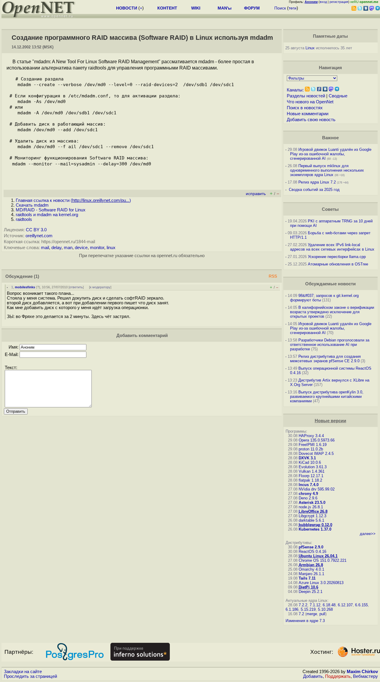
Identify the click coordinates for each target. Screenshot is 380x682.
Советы (330, 209)
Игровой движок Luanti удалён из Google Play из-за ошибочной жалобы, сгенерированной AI (330, 154)
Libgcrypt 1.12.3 (312, 516)
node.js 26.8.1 (311, 507)
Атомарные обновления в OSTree (338, 264)
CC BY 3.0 (36, 229)
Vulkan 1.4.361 (311, 471)
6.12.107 (345, 605)
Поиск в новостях (305, 107)
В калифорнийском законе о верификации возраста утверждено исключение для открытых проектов (332, 312)
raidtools (24, 219)
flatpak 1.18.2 (310, 480)
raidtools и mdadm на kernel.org (47, 214)
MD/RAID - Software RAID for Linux (51, 210)
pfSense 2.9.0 (311, 547)
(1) (36, 276)
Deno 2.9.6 (308, 498)
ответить (76, 287)
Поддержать (338, 676)
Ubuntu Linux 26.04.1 (318, 556)
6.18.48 (329, 605)
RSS (273, 276)
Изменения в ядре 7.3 (305, 620)
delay (56, 247)
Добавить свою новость (311, 119)
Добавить (313, 676)
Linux (310, 48)
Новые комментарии (307, 113)
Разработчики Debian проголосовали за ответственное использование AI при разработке (329, 344)
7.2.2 (303, 605)
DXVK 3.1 (307, 458)
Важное (330, 137)
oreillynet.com (39, 235)
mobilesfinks (25, 287)
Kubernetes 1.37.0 (315, 529)
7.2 (301, 614)
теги (293, 8)
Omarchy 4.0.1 (311, 569)
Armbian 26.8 (311, 565)
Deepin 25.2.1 (310, 591)
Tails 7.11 (307, 578)
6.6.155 (361, 605)
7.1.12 (315, 605)
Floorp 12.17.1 (311, 476)
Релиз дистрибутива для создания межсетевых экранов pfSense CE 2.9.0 (325, 358)
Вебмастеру (365, 676)
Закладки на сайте (23, 671)
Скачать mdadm (32, 205)
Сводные (338, 96)
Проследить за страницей (30, 676)
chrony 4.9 (308, 493)
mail (45, 247)
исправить (256, 194)
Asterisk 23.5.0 (312, 502)
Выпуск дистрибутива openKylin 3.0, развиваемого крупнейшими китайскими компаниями (326, 396)
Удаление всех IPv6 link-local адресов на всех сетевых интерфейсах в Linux (332, 247)
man (68, 247)
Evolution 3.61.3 (313, 467)
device (81, 247)
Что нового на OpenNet (310, 101)
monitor (97, 247)
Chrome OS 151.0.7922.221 (322, 560)
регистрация (339, 2)
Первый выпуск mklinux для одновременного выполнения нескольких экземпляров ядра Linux (327, 170)
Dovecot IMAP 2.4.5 (316, 453)
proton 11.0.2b (311, 449)
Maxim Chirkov (362, 671)
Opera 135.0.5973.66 (317, 440)
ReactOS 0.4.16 (312, 551)
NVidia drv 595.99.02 (317, 489)
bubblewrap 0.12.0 (315, 525)
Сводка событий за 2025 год (314, 189)
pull (322, 614)
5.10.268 (325, 609)
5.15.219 (308, 609)
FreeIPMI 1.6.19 (313, 444)
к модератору (100, 287)
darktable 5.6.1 (311, 520)
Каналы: (295, 90)
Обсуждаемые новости (330, 283)
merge (311, 614)
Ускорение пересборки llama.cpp (337, 256)
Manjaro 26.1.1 (311, 574)
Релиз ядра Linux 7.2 (317, 182)
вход (323, 2)
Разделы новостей (306, 96)
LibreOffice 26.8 (313, 511)
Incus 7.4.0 (309, 484)
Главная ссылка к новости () (73, 200)
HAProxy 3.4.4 (311, 435)
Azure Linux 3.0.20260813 (321, 582)
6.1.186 (292, 609)
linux (111, 247)
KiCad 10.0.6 (310, 462)
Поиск (280, 8)
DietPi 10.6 (308, 587)
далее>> (368, 533)
